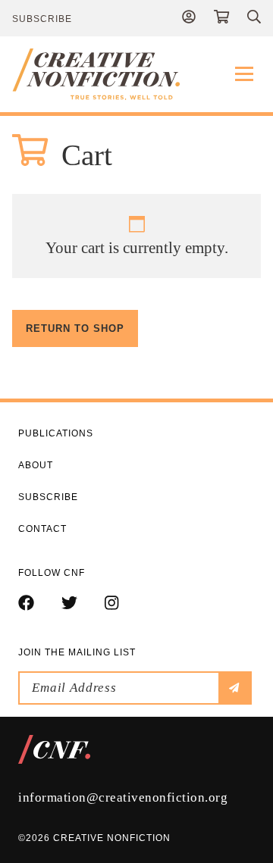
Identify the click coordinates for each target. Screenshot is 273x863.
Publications (55, 433)
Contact (42, 529)
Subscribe (42, 19)
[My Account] (189, 18)
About (35, 465)
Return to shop (75, 328)
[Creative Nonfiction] (136, 74)
